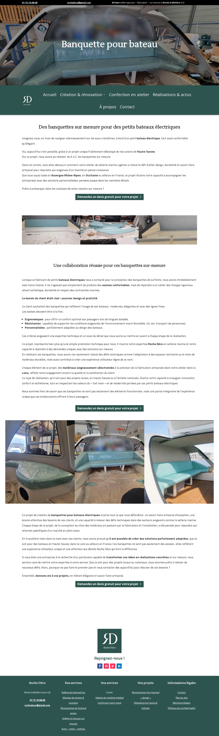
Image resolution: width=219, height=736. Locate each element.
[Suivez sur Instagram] (106, 666)
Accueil (49, 94)
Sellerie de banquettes (73, 692)
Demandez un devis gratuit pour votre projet (107, 197)
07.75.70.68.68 (37, 700)
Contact (127, 106)
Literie (109, 692)
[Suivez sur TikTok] (112, 666)
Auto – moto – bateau (73, 729)
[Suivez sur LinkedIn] (119, 666)
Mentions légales (181, 703)
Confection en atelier (129, 94)
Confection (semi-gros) (109, 703)
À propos (107, 106)
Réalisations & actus (172, 94)
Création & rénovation (81, 94)
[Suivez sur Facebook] (99, 666)
